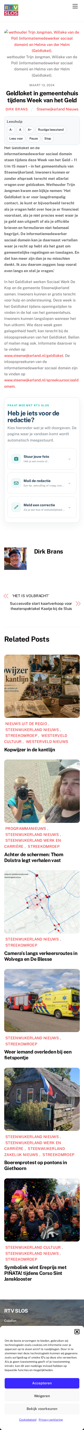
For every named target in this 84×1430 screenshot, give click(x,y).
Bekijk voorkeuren (42, 1409)
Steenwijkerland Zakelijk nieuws (34, 1151)
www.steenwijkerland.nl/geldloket (33, 355)
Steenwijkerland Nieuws (57, 109)
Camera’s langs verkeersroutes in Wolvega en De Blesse (40, 956)
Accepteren (42, 1383)
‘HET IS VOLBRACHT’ (30, 596)
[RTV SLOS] (11, 13)
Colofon (10, 1321)
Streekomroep (21, 735)
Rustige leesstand (51, 129)
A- (11, 129)
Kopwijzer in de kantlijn (29, 750)
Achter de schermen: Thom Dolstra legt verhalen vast (33, 857)
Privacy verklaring (51, 1419)
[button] (77, 1331)
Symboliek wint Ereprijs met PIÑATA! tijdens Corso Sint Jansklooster (35, 1273)
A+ (30, 129)
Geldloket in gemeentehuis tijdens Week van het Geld (42, 97)
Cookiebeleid (27, 1419)
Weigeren (42, 1396)
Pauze (33, 138)
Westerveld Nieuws (47, 741)
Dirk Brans (17, 109)
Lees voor (16, 138)
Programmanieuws (25, 828)
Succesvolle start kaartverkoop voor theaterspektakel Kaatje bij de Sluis (41, 606)
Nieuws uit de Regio (26, 724)
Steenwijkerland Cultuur (33, 1247)
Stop (47, 138)
